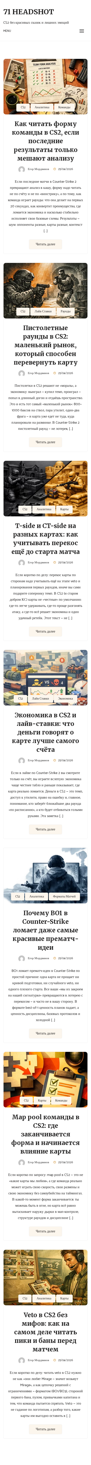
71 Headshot (28, 11)
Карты (64, 509)
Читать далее (45, 244)
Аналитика (42, 107)
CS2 (23, 107)
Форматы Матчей (64, 896)
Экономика (65, 698)
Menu (7, 31)
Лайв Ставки (43, 311)
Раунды (65, 311)
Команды (64, 107)
